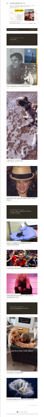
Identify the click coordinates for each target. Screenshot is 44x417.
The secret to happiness (15, 373)
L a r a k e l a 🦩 (17, 3)
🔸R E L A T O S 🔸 (24, 23)
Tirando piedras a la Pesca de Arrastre (20, 399)
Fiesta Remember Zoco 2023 (19, 308)
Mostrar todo (33, 29)
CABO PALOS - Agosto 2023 (15, 161)
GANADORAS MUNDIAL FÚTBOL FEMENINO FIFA (21, 268)
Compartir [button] (11, 41)
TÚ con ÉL (13, 39)
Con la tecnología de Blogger (22, 411)
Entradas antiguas (33, 405)
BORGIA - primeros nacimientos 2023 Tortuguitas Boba (19, 244)
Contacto (31, 23)
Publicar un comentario (18, 41)
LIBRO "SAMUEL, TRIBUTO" (15, 23)
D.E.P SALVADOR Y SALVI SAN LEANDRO (18, 86)
